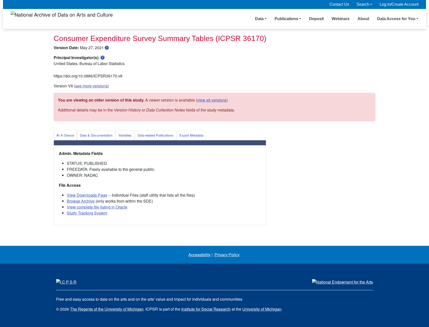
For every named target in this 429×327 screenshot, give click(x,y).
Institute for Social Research (206, 309)
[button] (107, 47)
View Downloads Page (87, 195)
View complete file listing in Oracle (97, 207)
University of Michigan (261, 309)
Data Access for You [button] (396, 19)
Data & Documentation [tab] (96, 135)
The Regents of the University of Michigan (106, 309)
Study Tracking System (87, 213)
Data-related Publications (156, 135)
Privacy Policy (227, 254)
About (363, 19)
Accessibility (199, 254)
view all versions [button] (211, 100)
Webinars (341, 19)
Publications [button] (286, 19)
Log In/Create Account (399, 4)
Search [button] (363, 4)
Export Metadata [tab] (191, 135)
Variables (125, 135)
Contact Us (339, 4)
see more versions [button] (91, 86)
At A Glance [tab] (65, 135)
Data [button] (259, 19)
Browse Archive (81, 201)
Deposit (316, 19)
